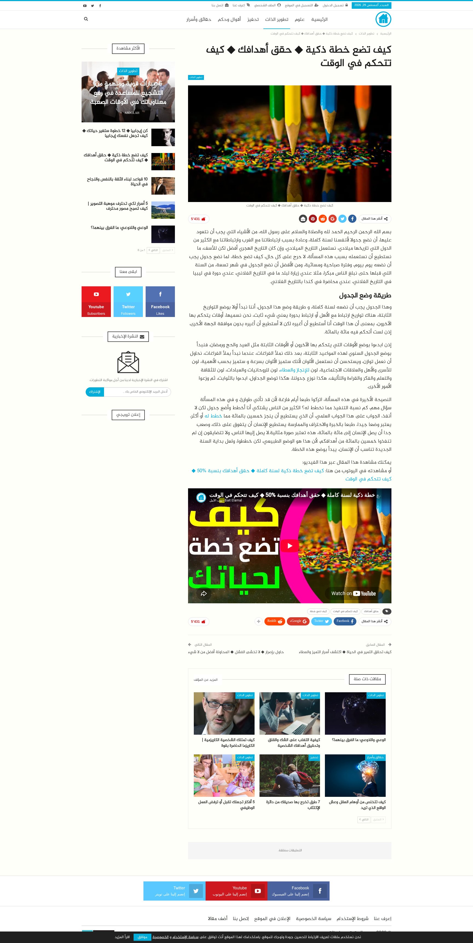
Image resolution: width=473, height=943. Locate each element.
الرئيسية (319, 20)
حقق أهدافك (371, 611)
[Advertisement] (128, 466)
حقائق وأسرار (198, 20)
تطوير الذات (276, 20)
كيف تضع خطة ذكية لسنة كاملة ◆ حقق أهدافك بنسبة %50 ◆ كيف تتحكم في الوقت (291, 475)
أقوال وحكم (229, 20)
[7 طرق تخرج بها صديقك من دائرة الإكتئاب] (289, 775)
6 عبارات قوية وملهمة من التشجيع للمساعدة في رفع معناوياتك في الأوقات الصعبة (128, 93)
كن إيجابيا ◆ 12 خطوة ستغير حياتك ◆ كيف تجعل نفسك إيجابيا (115, 133)
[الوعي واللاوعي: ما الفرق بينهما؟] (355, 713)
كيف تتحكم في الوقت (345, 611)
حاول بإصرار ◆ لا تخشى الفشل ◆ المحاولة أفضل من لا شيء (236, 652)
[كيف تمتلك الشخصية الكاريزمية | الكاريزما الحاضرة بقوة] (224, 713)
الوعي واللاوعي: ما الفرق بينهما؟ (119, 228)
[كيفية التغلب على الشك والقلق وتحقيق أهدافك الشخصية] (289, 713)
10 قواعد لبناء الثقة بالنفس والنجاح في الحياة (117, 182)
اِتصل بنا (217, 5)
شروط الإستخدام (352, 919)
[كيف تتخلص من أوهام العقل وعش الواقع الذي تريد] (355, 775)
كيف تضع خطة (318, 611)
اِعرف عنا (239, 5)
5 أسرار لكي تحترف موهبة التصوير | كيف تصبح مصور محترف (118, 206)
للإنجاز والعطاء (294, 370)
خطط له (213, 416)
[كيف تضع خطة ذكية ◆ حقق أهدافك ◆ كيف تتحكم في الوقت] (163, 162)
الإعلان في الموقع (272, 919)
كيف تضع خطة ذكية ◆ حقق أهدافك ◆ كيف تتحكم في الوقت (116, 158)
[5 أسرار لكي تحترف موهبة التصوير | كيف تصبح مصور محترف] (163, 210)
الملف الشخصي (265, 5)
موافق (142, 937)
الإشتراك (94, 392)
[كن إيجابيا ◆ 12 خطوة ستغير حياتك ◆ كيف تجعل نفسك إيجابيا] (163, 137)
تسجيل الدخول (333, 5)
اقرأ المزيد (122, 937)
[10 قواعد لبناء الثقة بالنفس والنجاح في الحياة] (163, 186)
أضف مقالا (217, 919)
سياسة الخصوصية (313, 919)
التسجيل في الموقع (299, 5)
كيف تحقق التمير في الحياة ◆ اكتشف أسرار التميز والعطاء (345, 652)
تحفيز (253, 20)
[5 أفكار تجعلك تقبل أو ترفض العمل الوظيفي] (224, 775)
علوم (300, 20)
